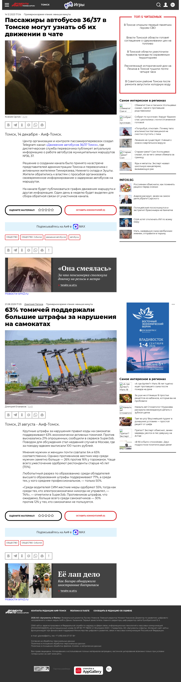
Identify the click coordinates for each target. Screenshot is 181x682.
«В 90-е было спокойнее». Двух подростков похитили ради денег (153, 443)
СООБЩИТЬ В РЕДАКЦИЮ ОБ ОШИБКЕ (113, 611)
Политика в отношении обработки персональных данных (58, 643)
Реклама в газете (79, 611)
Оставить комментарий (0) (90, 210)
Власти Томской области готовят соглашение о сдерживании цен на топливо (147, 40)
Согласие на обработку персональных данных (53, 641)
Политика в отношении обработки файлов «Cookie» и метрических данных (66, 646)
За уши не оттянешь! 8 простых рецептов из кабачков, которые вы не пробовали (155, 398)
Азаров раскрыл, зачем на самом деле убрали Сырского (152, 197)
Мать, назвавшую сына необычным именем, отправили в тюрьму (153, 232)
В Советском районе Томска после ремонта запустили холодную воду (148, 83)
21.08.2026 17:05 (13, 304)
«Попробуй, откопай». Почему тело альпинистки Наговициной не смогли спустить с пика (154, 131)
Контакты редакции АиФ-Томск (48, 611)
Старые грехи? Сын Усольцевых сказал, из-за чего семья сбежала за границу (154, 154)
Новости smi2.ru (16, 293)
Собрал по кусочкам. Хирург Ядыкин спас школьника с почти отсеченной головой (155, 119)
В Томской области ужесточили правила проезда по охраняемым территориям (148, 54)
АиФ (24, 116)
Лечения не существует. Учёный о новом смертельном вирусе (153, 141)
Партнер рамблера (61, 669)
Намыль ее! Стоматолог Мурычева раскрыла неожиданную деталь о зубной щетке (154, 410)
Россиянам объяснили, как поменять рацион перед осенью (154, 185)
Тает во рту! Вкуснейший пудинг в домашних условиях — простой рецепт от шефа (153, 421)
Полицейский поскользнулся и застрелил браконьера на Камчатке (153, 209)
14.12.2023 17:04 (13, 14)
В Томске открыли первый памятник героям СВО (148, 26)
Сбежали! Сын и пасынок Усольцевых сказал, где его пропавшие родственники (155, 108)
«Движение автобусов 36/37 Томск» (72, 144)
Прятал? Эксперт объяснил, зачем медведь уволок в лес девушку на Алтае (153, 433)
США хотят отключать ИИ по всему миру (153, 220)
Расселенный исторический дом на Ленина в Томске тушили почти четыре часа (147, 68)
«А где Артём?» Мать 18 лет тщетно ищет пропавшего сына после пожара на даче (154, 386)
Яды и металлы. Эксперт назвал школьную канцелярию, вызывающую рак (152, 166)
